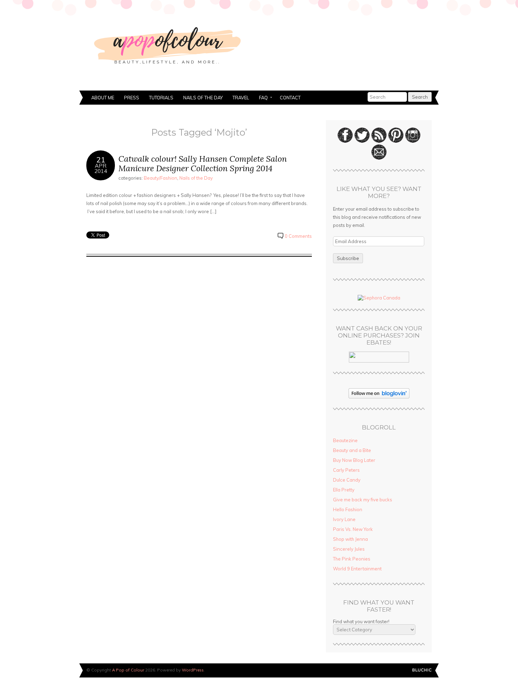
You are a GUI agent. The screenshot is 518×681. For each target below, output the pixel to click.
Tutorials (161, 97)
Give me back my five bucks (362, 499)
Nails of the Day (203, 97)
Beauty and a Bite (352, 450)
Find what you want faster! (361, 621)
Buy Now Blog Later (354, 460)
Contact (290, 97)
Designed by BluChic (422, 670)
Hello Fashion (347, 509)
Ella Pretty (343, 490)
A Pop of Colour (128, 670)
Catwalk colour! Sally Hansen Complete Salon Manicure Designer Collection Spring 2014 (202, 164)
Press (131, 97)
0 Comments (298, 236)
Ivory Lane (344, 519)
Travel (241, 97)
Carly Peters (346, 470)
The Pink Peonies (351, 559)
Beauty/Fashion (160, 178)
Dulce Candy (346, 480)
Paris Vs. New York (353, 529)
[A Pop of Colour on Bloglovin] (379, 397)
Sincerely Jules (349, 549)
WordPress (193, 670)
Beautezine (345, 440)
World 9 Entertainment (357, 568)
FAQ (261, 98)
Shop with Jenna (350, 539)
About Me (102, 97)
